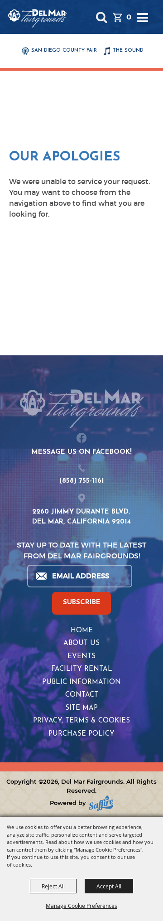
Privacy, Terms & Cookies (81, 720)
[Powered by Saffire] (101, 803)
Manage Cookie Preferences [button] (81, 905)
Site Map (81, 708)
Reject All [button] (53, 886)
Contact (81, 695)
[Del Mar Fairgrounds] (37, 18)
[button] (101, 17)
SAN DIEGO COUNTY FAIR (64, 50)
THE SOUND (128, 50)
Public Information (81, 682)
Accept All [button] (108, 886)
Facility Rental (81, 669)
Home (82, 630)
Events (81, 656)
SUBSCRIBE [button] (82, 602)
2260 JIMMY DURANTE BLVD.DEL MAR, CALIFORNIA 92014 (81, 517)
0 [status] (128, 17)
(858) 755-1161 (81, 481)
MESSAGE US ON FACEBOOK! (82, 452)
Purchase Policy (81, 734)
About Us (81, 643)
